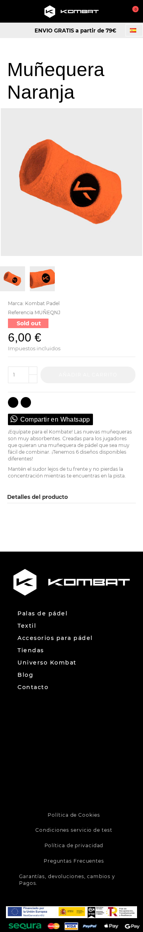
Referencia (20, 312)
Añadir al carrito (88, 375)
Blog (25, 675)
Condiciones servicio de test (73, 830)
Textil (26, 626)
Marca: (16, 303)
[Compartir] (13, 402)
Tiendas (30, 650)
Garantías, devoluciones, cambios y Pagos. (67, 879)
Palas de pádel (42, 613)
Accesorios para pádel (55, 638)
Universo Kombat (47, 662)
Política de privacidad (74, 845)
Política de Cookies (74, 815)
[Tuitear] (26, 402)
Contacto (32, 687)
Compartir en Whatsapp (55, 419)
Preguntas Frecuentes (74, 861)
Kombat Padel (42, 303)
